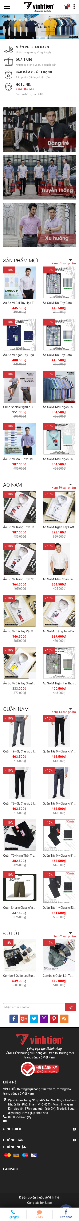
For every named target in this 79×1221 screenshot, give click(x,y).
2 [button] (39, 38)
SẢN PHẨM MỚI (20, 261)
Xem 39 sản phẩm (64, 487)
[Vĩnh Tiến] (39, 7)
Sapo (48, 1202)
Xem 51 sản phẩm (64, 263)
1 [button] (33, 38)
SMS (39, 1217)
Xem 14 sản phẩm (64, 712)
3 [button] (46, 38)
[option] (39, 26)
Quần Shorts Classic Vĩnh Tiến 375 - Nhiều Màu (33, 907)
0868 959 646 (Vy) (20, 1117)
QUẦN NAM (16, 709)
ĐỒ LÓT (11, 933)
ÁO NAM (12, 485)
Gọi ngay (13, 1217)
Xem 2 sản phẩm (64, 936)
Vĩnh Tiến (54, 1197)
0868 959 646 (25, 89)
